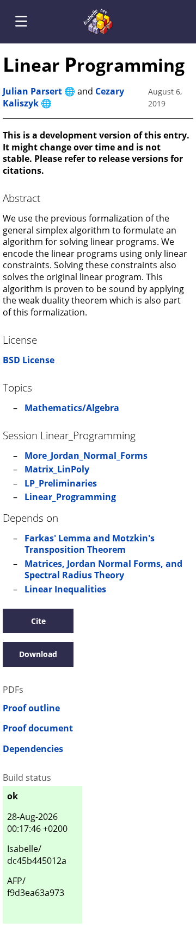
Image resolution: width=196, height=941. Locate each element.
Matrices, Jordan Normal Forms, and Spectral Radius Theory (103, 570)
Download (38, 654)
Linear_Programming (70, 497)
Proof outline (31, 708)
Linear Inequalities (65, 589)
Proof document (38, 728)
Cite (38, 621)
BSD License (28, 360)
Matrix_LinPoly (56, 469)
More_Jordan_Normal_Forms (86, 456)
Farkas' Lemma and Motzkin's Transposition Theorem (89, 544)
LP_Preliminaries (60, 483)
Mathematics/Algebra (71, 408)
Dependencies (33, 749)
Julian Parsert (32, 91)
